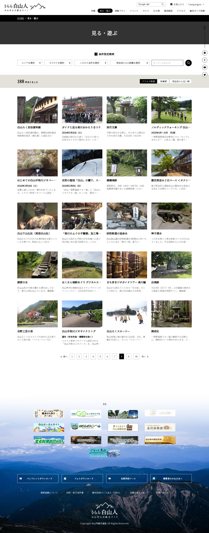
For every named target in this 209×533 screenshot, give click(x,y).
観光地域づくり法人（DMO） (106, 492)
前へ (65, 356)
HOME (20, 18)
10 (136, 356)
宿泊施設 (168, 10)
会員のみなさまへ (138, 492)
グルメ (146, 10)
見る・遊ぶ (105, 10)
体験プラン (120, 10)
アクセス (181, 10)
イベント (134, 10)
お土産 (156, 10)
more (20, 97)
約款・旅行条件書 (75, 492)
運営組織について (49, 492)
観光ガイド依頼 (197, 10)
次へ (143, 356)
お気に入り (179, 4)
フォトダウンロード (83, 478)
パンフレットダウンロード (39, 478)
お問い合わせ (162, 492)
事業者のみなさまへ (172, 478)
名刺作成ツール (128, 478)
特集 (93, 10)
